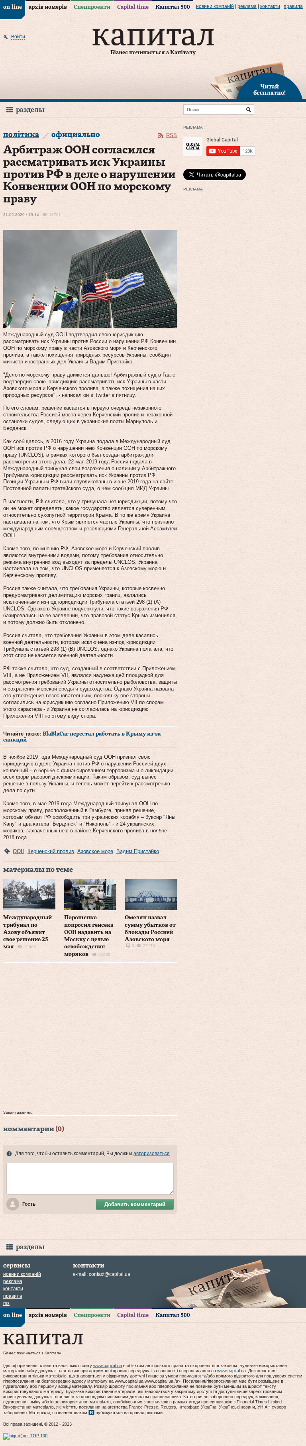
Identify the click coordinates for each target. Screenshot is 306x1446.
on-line (12, 7)
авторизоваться (151, 1153)
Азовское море (95, 851)
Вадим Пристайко (137, 851)
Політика (21, 135)
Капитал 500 (172, 7)
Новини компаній (215, 6)
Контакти (270, 6)
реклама (247, 6)
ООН (18, 851)
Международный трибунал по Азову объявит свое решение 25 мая (27, 932)
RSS (171, 135)
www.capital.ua (107, 1365)
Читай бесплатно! (269, 90)
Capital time (133, 7)
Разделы (30, 109)
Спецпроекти (92, 7)
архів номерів (48, 7)
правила (293, 6)
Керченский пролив (50, 851)
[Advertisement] (90, 1038)
